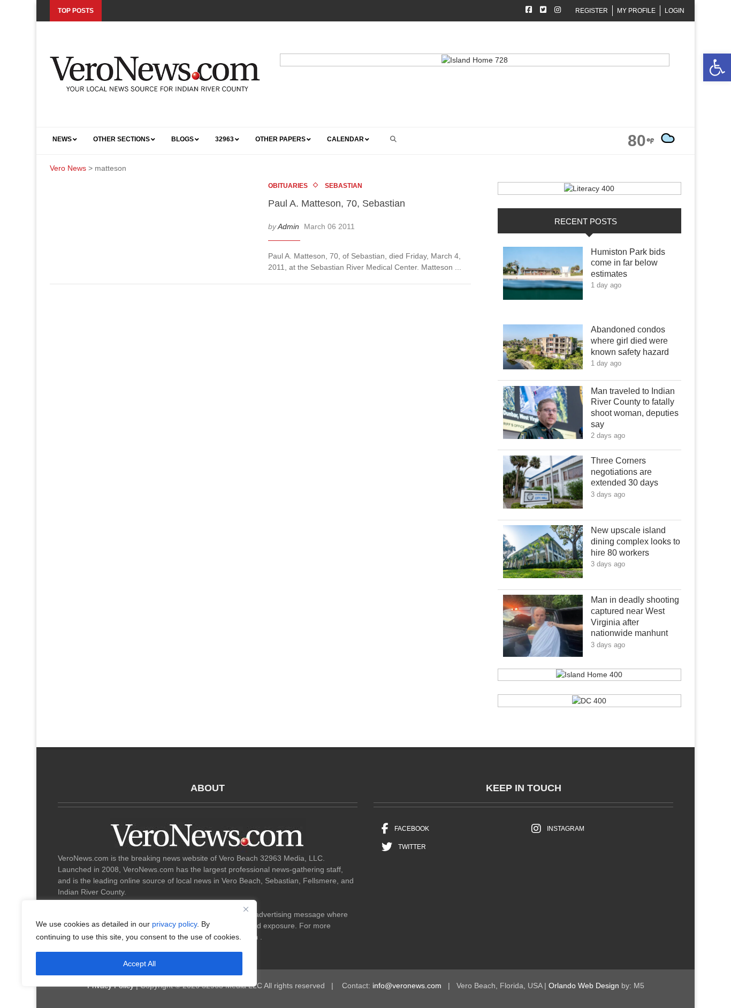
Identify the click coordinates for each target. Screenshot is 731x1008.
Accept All (139, 963)
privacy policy (174, 924)
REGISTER (591, 10)
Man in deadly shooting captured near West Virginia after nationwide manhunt (635, 616)
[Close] (245, 909)
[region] (139, 943)
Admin (288, 226)
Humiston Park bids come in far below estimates (628, 263)
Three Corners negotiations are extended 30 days (632, 472)
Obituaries (288, 186)
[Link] (543, 276)
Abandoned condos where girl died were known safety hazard (635, 341)
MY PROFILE (636, 10)
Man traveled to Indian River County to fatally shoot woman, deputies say (635, 407)
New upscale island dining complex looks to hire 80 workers (635, 541)
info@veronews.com (406, 985)
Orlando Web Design (584, 985)
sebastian (343, 186)
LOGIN (674, 10)
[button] (717, 67)
